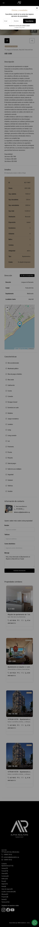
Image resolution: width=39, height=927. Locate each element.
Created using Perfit (19, 27)
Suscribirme (29, 21)
